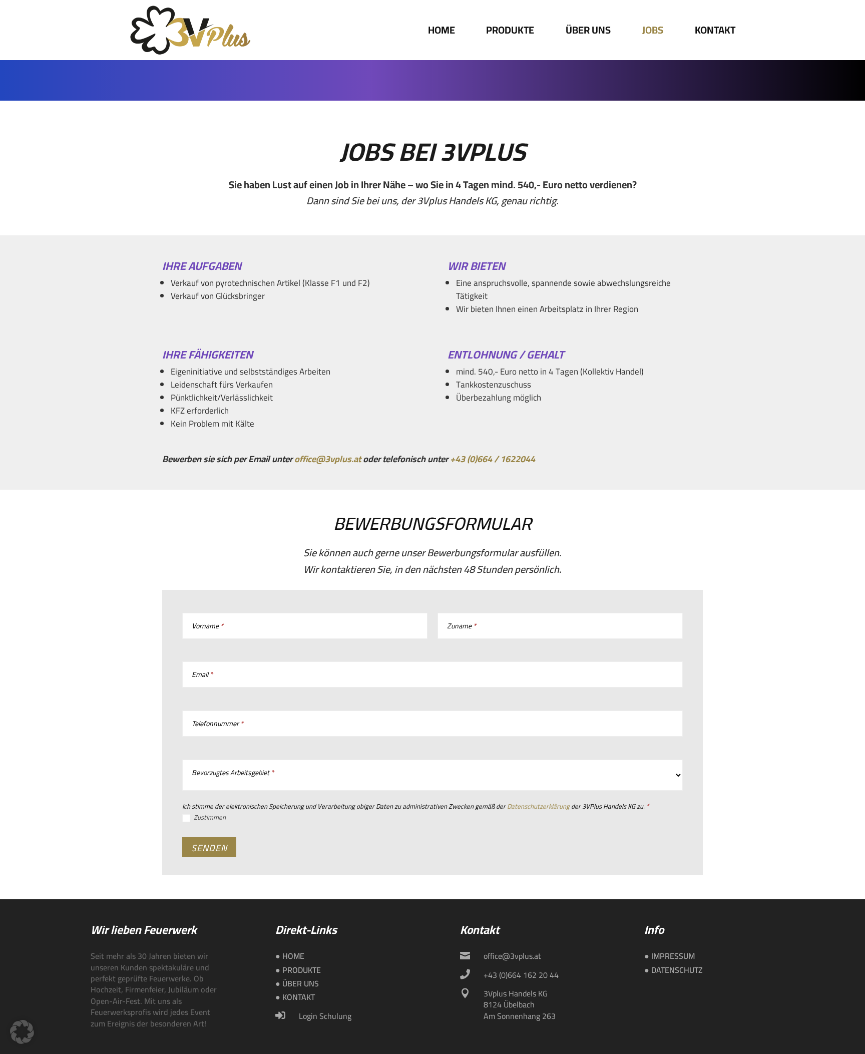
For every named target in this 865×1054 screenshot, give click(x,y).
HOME (441, 30)
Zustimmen (209, 817)
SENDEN (209, 848)
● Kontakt (295, 996)
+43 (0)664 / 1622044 (492, 459)
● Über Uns (297, 983)
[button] (22, 1032)
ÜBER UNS (588, 30)
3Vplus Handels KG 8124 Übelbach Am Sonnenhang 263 (520, 1004)
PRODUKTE (510, 30)
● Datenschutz (673, 969)
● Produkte (298, 969)
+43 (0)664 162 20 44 (521, 974)
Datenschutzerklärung (538, 806)
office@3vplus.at (327, 459)
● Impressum (669, 955)
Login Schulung (325, 1015)
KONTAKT (715, 30)
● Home (289, 955)
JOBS (652, 30)
